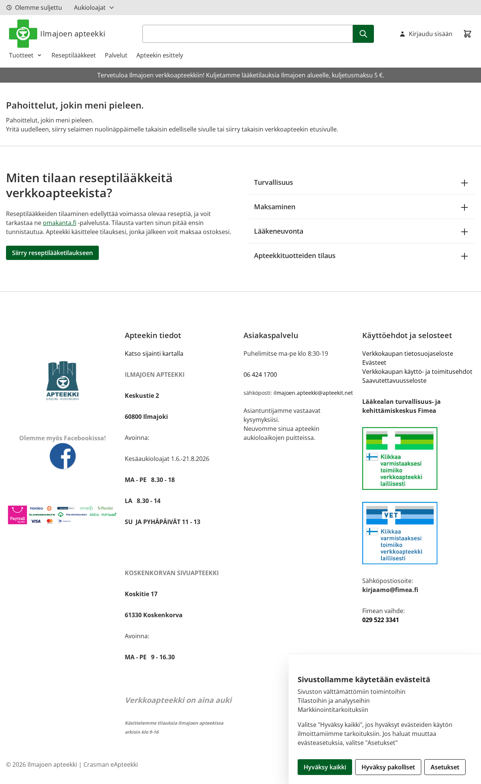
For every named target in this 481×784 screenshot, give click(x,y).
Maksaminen (274, 206)
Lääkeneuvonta (278, 231)
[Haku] (363, 34)
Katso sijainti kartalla (154, 353)
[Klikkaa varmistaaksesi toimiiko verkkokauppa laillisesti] (418, 458)
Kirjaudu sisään (430, 34)
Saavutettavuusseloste (394, 380)
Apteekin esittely (159, 55)
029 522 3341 (380, 620)
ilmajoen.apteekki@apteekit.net (313, 392)
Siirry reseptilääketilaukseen (52, 253)
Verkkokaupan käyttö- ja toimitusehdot (417, 371)
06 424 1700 (260, 374)
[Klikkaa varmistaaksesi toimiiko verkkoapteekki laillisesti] (418, 533)
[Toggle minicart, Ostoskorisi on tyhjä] (467, 34)
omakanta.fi (59, 223)
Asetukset (445, 767)
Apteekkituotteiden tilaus (295, 255)
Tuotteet (21, 55)
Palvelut (116, 55)
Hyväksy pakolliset (388, 767)
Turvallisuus (273, 182)
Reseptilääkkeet (73, 55)
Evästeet (374, 362)
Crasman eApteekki (110, 764)
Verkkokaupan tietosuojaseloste (407, 353)
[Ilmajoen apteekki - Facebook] (62, 457)
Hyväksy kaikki (325, 767)
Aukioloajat (90, 7)
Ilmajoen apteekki (73, 34)
